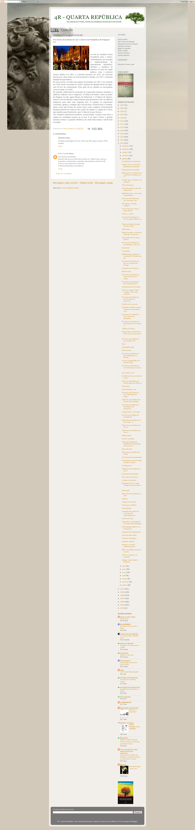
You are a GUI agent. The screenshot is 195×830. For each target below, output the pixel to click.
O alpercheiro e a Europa (131, 412)
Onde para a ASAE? (129, 505)
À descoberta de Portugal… (132, 287)
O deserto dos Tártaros (130, 268)
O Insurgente (125, 661)
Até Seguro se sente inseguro (129, 204)
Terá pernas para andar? (131, 170)
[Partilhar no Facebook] (99, 129)
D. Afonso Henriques (129, 538)
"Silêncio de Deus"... (129, 328)
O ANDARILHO (125, 702)
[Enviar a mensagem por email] (93, 129)
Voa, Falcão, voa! (128, 373)
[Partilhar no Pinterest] (101, 129)
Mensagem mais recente (65, 183)
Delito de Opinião (127, 643)
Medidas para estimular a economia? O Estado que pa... (132, 256)
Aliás (122, 670)
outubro (125, 152)
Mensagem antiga (104, 183)
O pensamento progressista (132, 457)
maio (124, 572)
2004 (122, 608)
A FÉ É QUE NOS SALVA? (129, 672)
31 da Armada (125, 697)
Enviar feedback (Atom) (70, 188)
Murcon (123, 765)
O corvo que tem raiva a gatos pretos (130, 210)
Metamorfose (126, 435)
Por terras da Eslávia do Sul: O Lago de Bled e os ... (131, 219)
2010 (122, 589)
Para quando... (127, 350)
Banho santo (126, 271)
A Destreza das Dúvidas (129, 634)
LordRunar (113, 821)
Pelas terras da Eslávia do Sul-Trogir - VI (131, 421)
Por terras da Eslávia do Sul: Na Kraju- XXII (130, 199)
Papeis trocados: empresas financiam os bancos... (131, 233)
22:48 (60, 169)
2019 (122, 118)
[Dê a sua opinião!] (95, 129)
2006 (122, 602)
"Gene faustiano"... (128, 185)
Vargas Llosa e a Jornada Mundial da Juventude (131, 165)
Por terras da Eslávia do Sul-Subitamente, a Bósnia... (130, 355)
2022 (122, 108)
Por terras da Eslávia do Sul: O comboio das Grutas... (130, 263)
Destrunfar (125, 248)
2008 (122, 595)
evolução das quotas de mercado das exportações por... (130, 513)
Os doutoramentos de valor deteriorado (131, 189)
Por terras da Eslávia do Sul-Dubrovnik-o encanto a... (131, 323)
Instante (125, 499)
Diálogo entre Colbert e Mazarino (130, 561)
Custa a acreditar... (128, 439)
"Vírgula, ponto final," (129, 502)
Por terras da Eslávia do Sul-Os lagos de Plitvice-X (132, 382)
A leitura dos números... (130, 304)
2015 (122, 130)
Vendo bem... (125, 619)
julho (124, 566)
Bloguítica (124, 738)
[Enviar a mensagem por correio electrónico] (88, 128)
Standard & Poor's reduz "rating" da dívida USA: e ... (131, 485)
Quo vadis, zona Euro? (130, 477)
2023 (122, 105)
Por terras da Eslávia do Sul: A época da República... (130, 316)
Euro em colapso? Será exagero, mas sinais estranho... (130, 292)
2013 (122, 137)
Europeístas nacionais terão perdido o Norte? (132, 461)
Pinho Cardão (63, 153)
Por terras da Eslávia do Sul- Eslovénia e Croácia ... (131, 368)
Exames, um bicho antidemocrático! (128, 545)
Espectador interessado (129, 708)
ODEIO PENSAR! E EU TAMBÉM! (134, 727)
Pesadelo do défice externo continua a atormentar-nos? (131, 309)
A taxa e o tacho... (128, 214)
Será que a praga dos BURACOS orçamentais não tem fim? (131, 444)
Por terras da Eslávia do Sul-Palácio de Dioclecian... (130, 407)
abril (124, 575)
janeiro (125, 585)
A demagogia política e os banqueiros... (131, 528)
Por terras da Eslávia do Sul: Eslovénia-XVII (130, 283)
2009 (122, 592)
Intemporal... (126, 229)
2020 (122, 114)
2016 (122, 127)
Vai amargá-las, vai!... (129, 389)
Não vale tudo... (127, 449)
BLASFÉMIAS (125, 624)
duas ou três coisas (127, 617)
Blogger (134, 821)
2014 (122, 134)
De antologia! (126, 508)
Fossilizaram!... (127, 466)
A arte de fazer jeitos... (130, 535)
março (124, 579)
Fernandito (126, 251)
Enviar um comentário (64, 173)
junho (124, 569)
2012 (122, 140)
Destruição (126, 490)
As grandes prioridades (130, 474)
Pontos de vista (127, 518)
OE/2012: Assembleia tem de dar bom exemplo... (131, 401)
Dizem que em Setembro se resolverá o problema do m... (132, 175)
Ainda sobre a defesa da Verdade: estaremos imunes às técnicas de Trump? (130, 757)
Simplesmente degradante (131, 532)
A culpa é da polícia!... (130, 480)
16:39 (60, 146)
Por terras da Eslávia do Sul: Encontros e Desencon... (130, 299)
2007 (122, 598)
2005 (122, 605)
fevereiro (125, 582)
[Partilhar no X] (97, 129)
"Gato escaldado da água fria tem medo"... (131, 225)
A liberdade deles (128, 347)
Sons (123, 344)
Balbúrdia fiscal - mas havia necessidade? (132, 194)
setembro (125, 155)
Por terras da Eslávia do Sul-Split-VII (130, 416)
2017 (122, 124)
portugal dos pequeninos (130, 687)
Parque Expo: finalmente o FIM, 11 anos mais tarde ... (131, 334)
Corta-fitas (124, 653)
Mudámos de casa (126, 655)
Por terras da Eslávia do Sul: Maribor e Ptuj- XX (131, 243)
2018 (122, 121)
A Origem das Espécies (129, 678)
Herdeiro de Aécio (127, 723)
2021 (122, 111)
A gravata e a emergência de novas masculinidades (132, 523)
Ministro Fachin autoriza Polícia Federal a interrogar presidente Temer (130, 742)
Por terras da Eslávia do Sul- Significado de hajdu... (130, 394)
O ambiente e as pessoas (131, 161)
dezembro (126, 146)
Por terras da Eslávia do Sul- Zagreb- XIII (130, 340)
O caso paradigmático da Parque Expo (131, 361)
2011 (122, 143)
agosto (125, 159)
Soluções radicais (128, 541)
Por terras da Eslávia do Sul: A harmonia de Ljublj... (130, 276)
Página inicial (86, 183)
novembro (126, 149)
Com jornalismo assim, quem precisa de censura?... (129, 751)
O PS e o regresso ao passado (129, 556)
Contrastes (126, 386)
